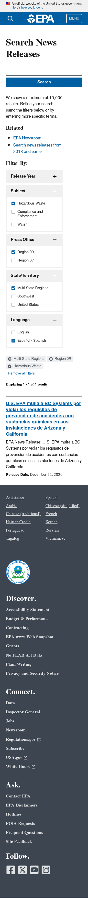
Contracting (17, 627)
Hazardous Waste (26, 366)
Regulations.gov (21, 739)
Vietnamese (55, 538)
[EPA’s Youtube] (34, 870)
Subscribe (15, 748)
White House (18, 766)
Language (20, 320)
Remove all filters (21, 373)
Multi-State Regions (28, 359)
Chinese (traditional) (23, 514)
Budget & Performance (27, 618)
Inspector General (23, 712)
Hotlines (14, 814)
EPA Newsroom (27, 138)
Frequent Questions (24, 832)
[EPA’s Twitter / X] (22, 870)
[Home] (40, 18)
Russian (52, 530)
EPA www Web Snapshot (30, 636)
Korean (51, 522)
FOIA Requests (20, 823)
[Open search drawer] (10, 18)
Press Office (22, 239)
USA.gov (14, 757)
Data (10, 702)
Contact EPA (18, 796)
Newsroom (16, 730)
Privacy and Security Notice (32, 673)
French (51, 514)
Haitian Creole (18, 522)
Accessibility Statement (27, 609)
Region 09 (62, 359)
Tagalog (12, 538)
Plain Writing (19, 664)
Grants (12, 645)
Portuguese (15, 530)
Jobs (10, 721)
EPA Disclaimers (22, 805)
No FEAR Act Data (24, 655)
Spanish (51, 497)
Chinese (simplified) (62, 505)
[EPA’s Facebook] (11, 870)
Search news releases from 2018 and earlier (37, 148)
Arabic (11, 505)
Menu (74, 18)
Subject (18, 191)
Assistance (15, 497)
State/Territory (25, 275)
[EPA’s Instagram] (46, 870)
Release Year (23, 176)
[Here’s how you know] (44, 6)
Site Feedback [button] (19, 841)
